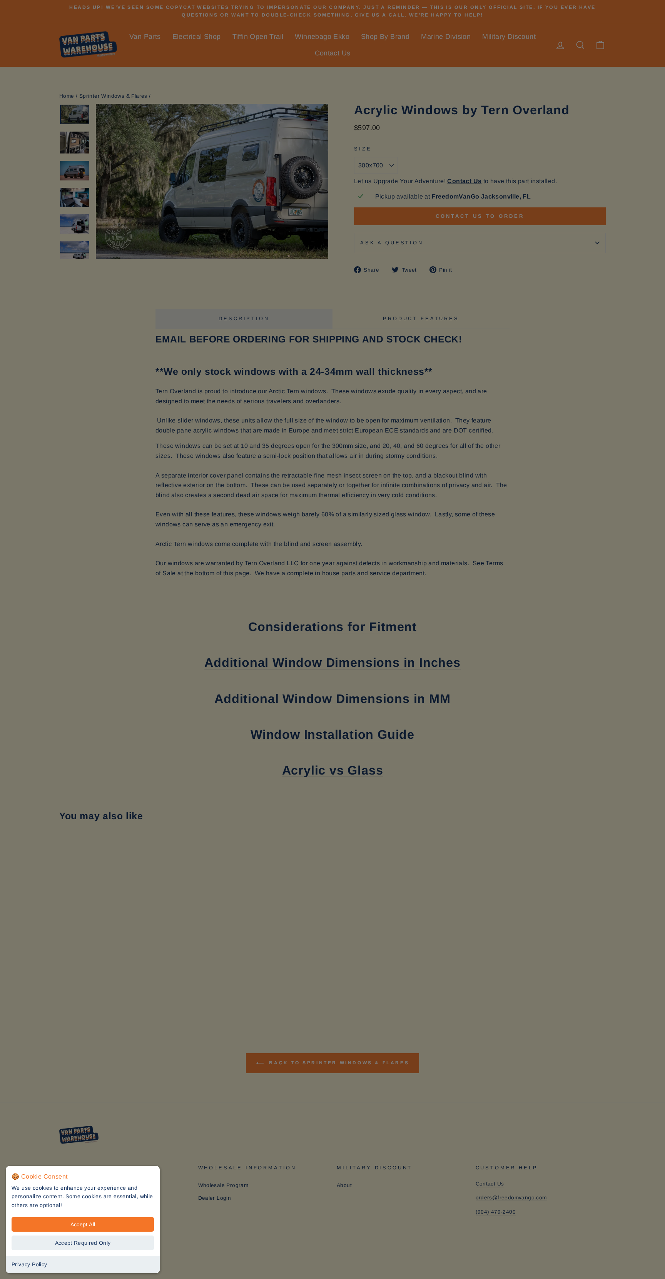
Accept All (82, 1224)
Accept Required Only (83, 1243)
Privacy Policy (29, 1264)
